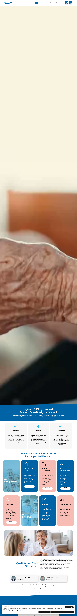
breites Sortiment (36, 438)
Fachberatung (10, 505)
